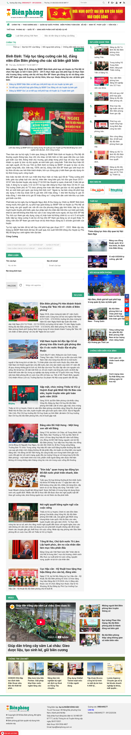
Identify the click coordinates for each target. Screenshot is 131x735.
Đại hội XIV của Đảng (31, 47)
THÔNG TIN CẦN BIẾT (18, 659)
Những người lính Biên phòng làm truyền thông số (112, 608)
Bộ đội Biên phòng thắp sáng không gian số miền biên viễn (112, 638)
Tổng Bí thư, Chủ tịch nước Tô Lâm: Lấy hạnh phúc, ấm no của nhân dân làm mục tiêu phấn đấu (60, 544)
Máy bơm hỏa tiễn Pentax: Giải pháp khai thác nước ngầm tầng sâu (36, 682)
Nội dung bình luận (13, 271)
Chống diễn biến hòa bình (73, 47)
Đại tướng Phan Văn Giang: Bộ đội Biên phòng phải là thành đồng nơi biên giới (111, 624)
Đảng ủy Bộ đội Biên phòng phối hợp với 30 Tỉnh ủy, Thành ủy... (116, 171)
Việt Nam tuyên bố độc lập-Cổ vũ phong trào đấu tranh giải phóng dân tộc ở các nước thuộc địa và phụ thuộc (60, 346)
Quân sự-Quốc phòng (49, 25)
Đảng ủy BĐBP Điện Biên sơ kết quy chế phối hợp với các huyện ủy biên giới (41, 84)
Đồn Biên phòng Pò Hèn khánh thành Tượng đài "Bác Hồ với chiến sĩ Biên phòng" (60, 306)
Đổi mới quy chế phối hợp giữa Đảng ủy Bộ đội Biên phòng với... (116, 97)
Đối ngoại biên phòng (51, 47)
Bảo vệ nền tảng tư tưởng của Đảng (59, 36)
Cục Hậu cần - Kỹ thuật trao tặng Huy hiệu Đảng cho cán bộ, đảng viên (60, 570)
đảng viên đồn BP (45, 248)
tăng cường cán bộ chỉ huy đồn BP (21, 248)
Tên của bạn (11, 261)
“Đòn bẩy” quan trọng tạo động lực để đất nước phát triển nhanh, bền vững (59, 472)
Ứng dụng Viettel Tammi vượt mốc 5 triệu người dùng (75, 682)
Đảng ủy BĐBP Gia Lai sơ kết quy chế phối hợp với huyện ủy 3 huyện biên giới (41, 91)
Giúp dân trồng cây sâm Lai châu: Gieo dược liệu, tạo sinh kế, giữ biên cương (39, 648)
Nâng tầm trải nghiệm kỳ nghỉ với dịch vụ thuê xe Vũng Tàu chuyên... (55, 683)
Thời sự (16, 47)
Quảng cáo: (98, 707)
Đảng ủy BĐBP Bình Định (16, 245)
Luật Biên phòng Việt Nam (27, 36)
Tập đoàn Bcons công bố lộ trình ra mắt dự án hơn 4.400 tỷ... (94, 682)
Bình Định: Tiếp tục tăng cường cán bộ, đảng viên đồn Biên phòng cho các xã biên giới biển (42, 58)
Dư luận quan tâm (99, 42)
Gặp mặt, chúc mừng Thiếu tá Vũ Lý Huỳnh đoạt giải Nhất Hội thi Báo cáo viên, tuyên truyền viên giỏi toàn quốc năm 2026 (60, 391)
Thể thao (11, 30)
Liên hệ (91, 710)
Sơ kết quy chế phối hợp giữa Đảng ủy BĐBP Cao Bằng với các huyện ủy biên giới (43, 87)
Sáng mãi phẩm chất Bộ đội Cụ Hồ (52, 30)
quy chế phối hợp (36, 245)
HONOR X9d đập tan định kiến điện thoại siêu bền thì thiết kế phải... (15, 683)
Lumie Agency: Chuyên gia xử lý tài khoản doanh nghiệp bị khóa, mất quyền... (114, 683)
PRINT (80, 50)
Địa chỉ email (52, 261)
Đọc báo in (95, 182)
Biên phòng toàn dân (70, 25)
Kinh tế (92, 25)
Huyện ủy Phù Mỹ (52, 245)
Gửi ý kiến (78, 295)
